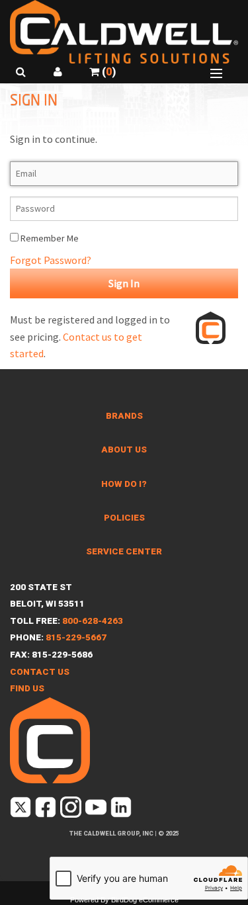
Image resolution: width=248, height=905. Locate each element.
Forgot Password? (50, 260)
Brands (124, 416)
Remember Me (49, 238)
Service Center (124, 551)
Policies (124, 518)
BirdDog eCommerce (145, 900)
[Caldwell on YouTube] (96, 809)
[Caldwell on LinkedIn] (122, 809)
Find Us (27, 688)
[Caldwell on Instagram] (71, 809)
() (107, 71)
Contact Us (39, 672)
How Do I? (124, 484)
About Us (124, 449)
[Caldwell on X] (21, 809)
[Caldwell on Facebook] (46, 809)
